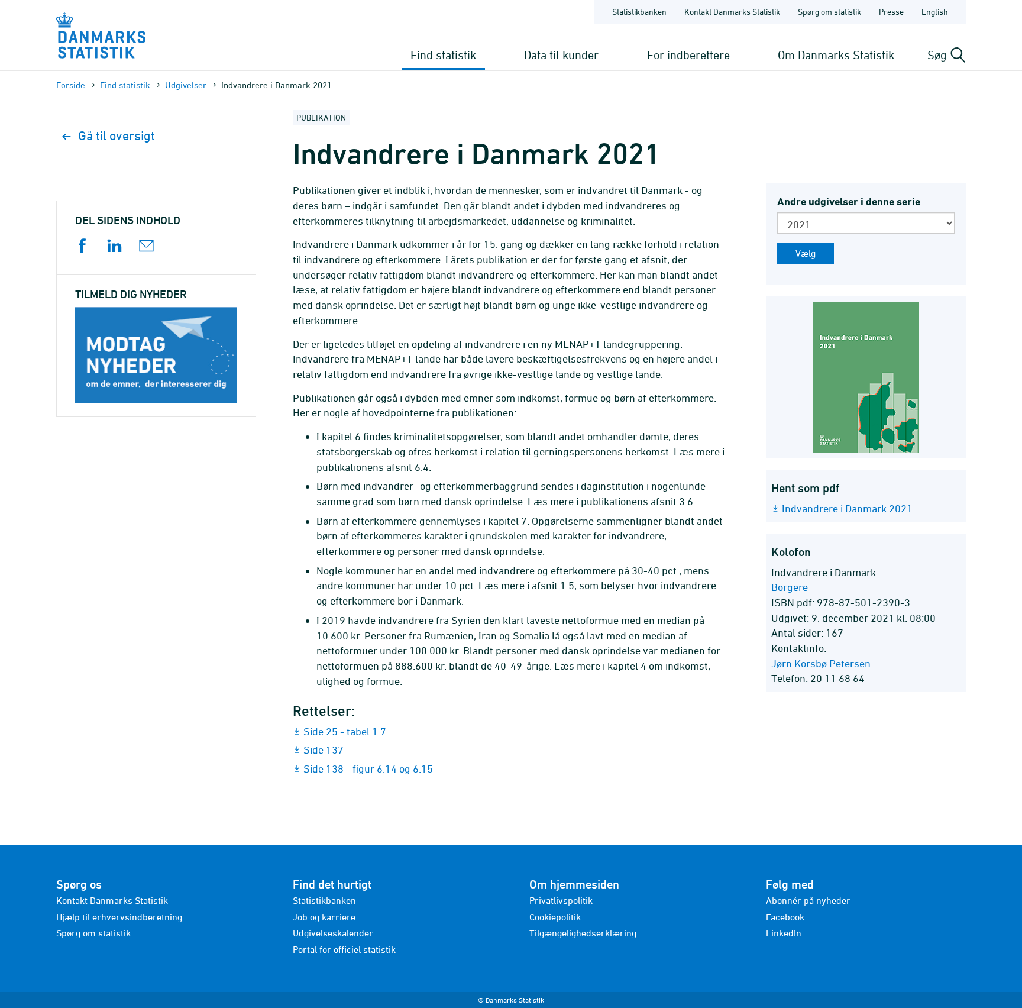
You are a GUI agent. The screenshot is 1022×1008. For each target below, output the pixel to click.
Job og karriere (324, 917)
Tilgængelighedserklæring (582, 933)
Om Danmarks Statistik (836, 55)
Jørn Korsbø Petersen (821, 663)
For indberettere (688, 55)
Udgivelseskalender (333, 933)
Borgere (789, 587)
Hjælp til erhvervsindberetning (119, 917)
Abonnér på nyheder (808, 900)
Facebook (785, 917)
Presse (891, 12)
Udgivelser (185, 85)
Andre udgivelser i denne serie (848, 201)
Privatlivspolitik (561, 900)
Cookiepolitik (555, 917)
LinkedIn (783, 933)
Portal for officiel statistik (344, 949)
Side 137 (323, 750)
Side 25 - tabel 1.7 (344, 731)
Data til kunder (561, 55)
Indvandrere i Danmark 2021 (847, 508)
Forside (70, 85)
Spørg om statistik (829, 12)
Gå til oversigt (116, 135)
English (934, 12)
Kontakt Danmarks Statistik (732, 12)
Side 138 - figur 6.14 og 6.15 (368, 769)
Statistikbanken (639, 12)
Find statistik (443, 55)
